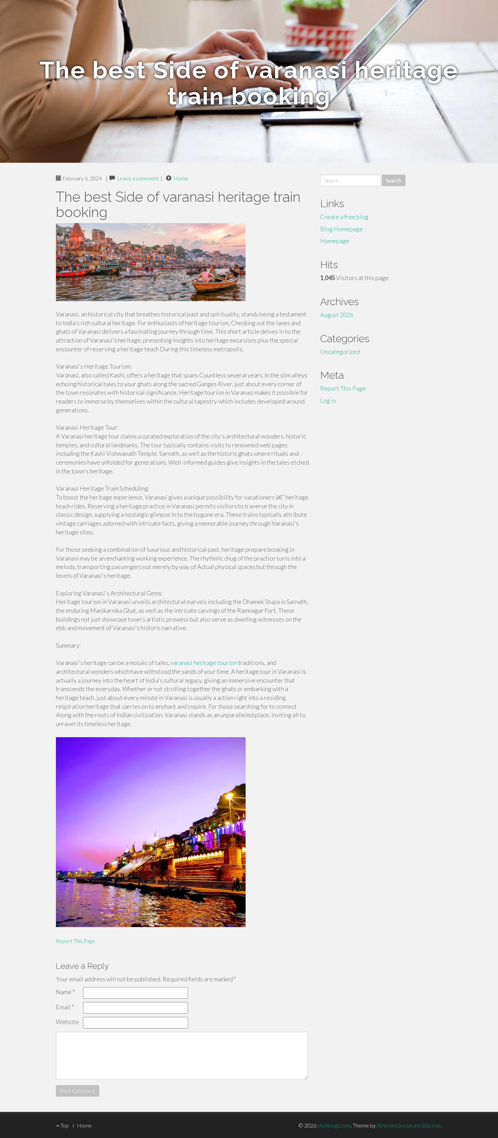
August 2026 (336, 314)
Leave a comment (138, 178)
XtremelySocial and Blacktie (409, 1125)
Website (67, 1021)
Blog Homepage (341, 229)
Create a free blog (344, 216)
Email (65, 1007)
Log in (328, 400)
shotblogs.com (334, 1125)
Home (180, 178)
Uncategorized (340, 351)
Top (64, 1125)
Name (65, 992)
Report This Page (75, 941)
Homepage (334, 240)
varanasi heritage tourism (203, 662)
